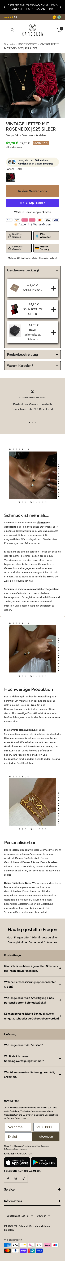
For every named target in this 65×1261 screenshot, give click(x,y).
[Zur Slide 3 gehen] (35, 422)
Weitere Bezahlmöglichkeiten (32, 212)
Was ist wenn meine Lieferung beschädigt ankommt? (30, 1075)
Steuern (18, 147)
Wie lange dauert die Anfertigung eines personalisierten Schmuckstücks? (29, 1000)
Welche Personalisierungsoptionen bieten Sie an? (30, 984)
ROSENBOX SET (27, 44)
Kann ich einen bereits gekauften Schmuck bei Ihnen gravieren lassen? (31, 968)
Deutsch (41, 1215)
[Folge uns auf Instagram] (16, 1178)
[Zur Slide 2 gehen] (32, 422)
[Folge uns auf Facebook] (8, 1178)
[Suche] (12, 30)
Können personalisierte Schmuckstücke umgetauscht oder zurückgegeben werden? (31, 1016)
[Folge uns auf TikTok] (24, 1178)
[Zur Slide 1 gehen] (29, 422)
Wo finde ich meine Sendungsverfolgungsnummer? (24, 1059)
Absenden (46, 1137)
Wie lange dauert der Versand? (23, 1045)
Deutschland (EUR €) (17, 1215)
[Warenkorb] (59, 30)
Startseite (9, 44)
